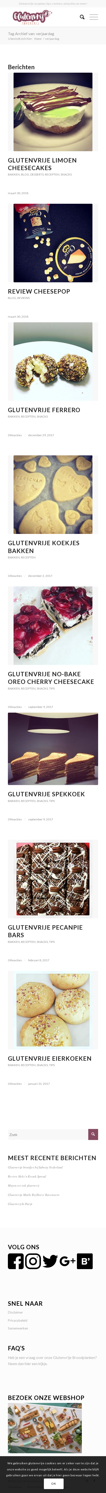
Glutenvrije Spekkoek (46, 794)
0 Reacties (15, 435)
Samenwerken (18, 1328)
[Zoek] (80, 17)
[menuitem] (80, 17)
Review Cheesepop (39, 291)
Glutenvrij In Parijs (20, 1204)
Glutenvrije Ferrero (44, 409)
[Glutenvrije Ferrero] (53, 361)
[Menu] (91, 17)
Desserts (37, 174)
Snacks (66, 174)
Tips (52, 688)
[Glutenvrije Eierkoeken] (53, 1010)
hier (28, 1363)
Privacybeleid (17, 1320)
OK (53, 1483)
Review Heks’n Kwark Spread (27, 1176)
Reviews (23, 298)
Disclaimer (15, 1312)
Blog (25, 174)
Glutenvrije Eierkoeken (50, 1058)
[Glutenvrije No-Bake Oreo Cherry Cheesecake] (53, 625)
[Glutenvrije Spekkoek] (53, 749)
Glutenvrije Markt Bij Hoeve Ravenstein (33, 1195)
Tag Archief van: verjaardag (31, 33)
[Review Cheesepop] (53, 243)
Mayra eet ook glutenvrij (23, 1185)
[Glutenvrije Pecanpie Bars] (53, 879)
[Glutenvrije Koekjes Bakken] (53, 494)
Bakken (14, 174)
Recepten (52, 174)
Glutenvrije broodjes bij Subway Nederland (35, 1167)
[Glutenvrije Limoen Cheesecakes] (53, 112)
